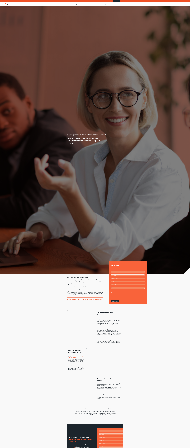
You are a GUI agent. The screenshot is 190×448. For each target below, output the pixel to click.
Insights (105, 4)
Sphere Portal (116, 1)
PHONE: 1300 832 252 (107, 1)
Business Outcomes (99, 4)
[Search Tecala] (187, 4)
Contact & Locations (116, 4)
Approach (77, 4)
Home (69, 134)
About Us (109, 4)
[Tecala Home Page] (5, 4)
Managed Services (75, 134)
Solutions (86, 4)
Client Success (92, 4)
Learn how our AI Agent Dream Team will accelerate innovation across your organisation (85, 1)
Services (82, 4)
